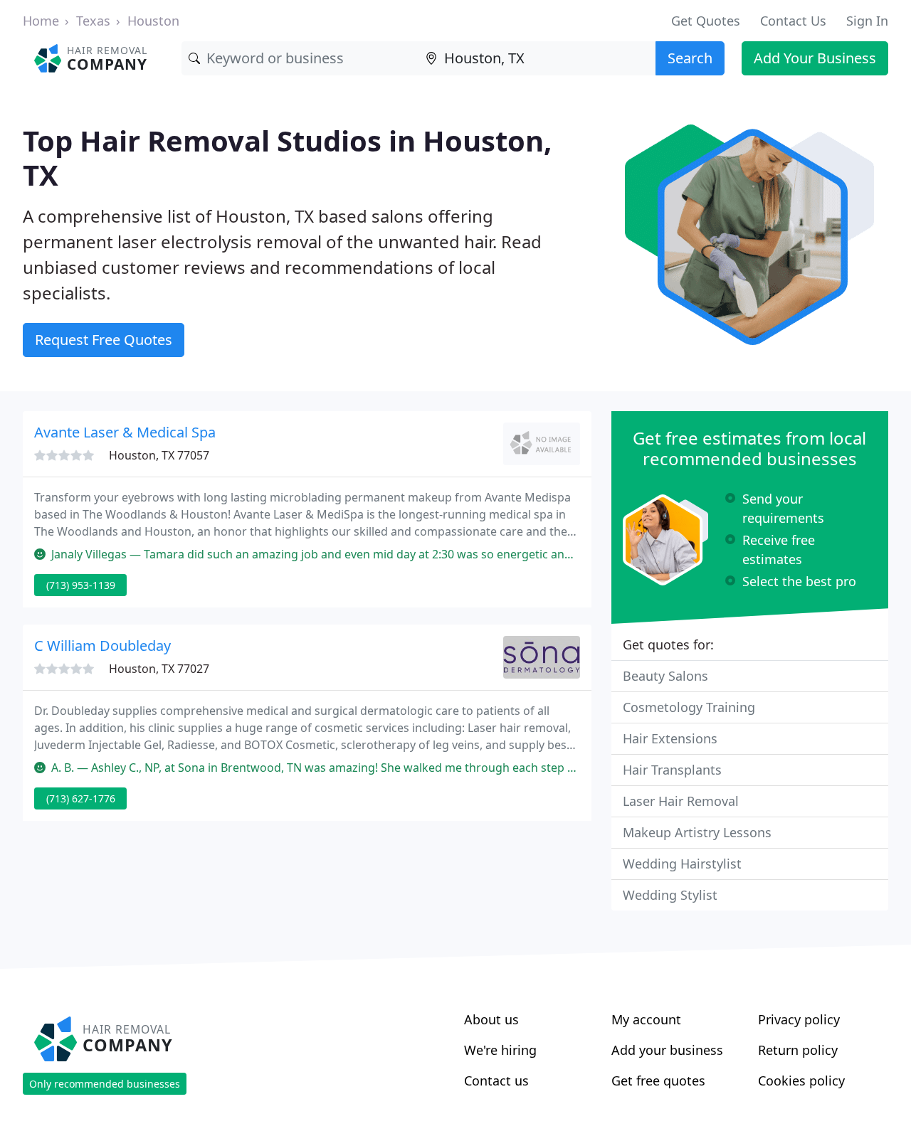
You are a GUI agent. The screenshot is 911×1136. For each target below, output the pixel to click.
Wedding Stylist (670, 894)
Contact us (496, 1080)
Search (690, 58)
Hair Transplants (672, 769)
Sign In (867, 20)
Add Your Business (815, 58)
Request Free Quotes (103, 339)
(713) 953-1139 (80, 585)
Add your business (667, 1049)
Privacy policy (799, 1019)
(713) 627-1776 (80, 798)
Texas (93, 20)
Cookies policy (801, 1080)
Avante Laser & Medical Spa (125, 432)
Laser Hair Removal (681, 800)
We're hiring (500, 1049)
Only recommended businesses (104, 1083)
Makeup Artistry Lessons (697, 832)
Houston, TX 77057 (159, 455)
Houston (153, 20)
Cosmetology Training (689, 707)
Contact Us (793, 20)
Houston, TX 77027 (159, 668)
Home (41, 20)
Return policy (798, 1049)
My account (646, 1019)
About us (491, 1019)
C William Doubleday (102, 645)
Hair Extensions (670, 738)
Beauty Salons (665, 675)
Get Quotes (705, 20)
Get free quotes (658, 1080)
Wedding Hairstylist (682, 863)
